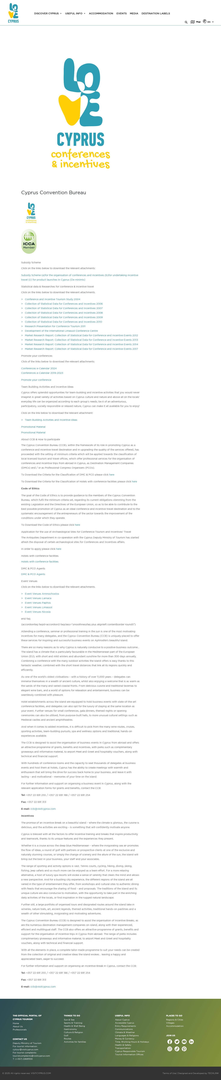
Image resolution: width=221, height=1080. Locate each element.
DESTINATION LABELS (156, 13)
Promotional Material (33, 426)
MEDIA (134, 13)
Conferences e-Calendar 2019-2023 (42, 373)
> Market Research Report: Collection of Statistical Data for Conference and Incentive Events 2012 (79, 335)
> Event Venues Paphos (36, 602)
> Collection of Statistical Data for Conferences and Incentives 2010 (61, 321)
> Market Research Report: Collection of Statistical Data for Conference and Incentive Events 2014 (79, 344)
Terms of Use (169, 1073)
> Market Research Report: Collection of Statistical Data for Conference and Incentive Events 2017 (79, 348)
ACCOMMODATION (101, 13)
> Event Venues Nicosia (36, 611)
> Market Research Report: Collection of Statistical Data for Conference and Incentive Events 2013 (79, 339)
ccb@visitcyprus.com (43, 808)
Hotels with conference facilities (39, 561)
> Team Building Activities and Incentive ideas (49, 419)
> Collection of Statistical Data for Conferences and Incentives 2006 (62, 303)
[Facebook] (169, 1041)
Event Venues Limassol (39, 607)
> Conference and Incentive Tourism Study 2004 (50, 299)
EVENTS (122, 13)
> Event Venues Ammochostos (40, 593)
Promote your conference (36, 379)
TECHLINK (213, 1073)
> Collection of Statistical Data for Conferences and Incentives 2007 (62, 308)
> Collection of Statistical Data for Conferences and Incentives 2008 (62, 312)
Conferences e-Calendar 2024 (39, 368)
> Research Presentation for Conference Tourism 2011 (53, 326)
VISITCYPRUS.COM (41, 1073)
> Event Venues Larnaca (36, 598)
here (111, 474)
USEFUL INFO (73, 13)
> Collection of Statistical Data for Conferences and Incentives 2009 (62, 317)
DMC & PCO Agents (33, 574)
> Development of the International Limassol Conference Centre (59, 330)
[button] (186, 22)
